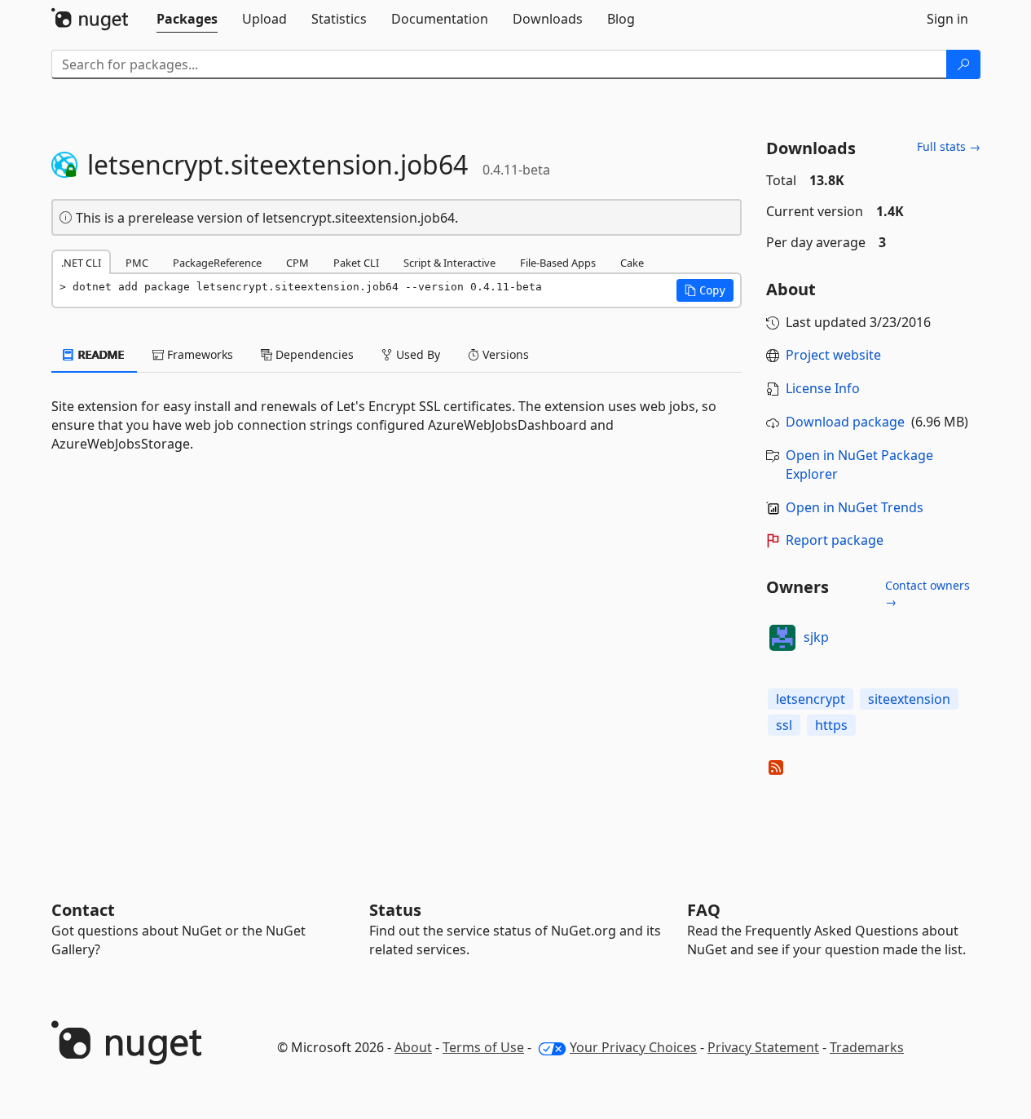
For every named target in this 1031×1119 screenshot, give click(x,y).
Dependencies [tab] (313, 354)
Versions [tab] (504, 354)
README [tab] (100, 354)
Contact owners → (927, 593)
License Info (823, 388)
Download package (845, 422)
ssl (784, 725)
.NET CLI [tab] (81, 262)
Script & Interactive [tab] (449, 262)
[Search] (963, 64)
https (831, 725)
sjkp (816, 637)
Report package (834, 540)
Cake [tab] (632, 262)
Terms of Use (483, 1047)
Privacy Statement (763, 1047)
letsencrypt (810, 699)
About (413, 1047)
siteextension (909, 699)
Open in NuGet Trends (854, 507)
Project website (833, 355)
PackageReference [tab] (217, 262)
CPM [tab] (297, 262)
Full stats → (948, 146)
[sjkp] (782, 637)
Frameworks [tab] (198, 354)
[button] (705, 290)
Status (395, 910)
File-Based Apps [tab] (558, 262)
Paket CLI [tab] (356, 262)
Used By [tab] (416, 354)
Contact (83, 910)
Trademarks (867, 1047)
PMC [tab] (137, 262)
